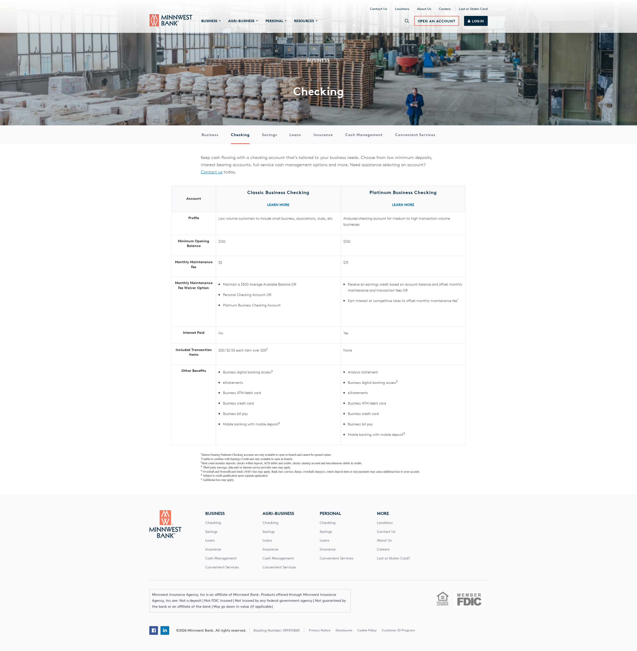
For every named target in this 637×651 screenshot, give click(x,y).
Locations (402, 9)
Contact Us (378, 9)
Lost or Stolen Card (473, 9)
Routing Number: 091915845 (277, 630)
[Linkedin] (164, 630)
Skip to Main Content (170, 9)
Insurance (323, 134)
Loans (295, 134)
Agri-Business (278, 513)
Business (210, 134)
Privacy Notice (319, 630)
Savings (269, 134)
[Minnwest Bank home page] (171, 21)
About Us (424, 9)
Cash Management (364, 134)
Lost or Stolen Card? (393, 558)
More (383, 513)
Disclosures (344, 630)
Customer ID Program (398, 630)
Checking (240, 134)
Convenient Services (415, 134)
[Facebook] (153, 630)
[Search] (406, 21)
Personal (330, 513)
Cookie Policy (367, 630)
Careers (445, 9)
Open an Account (436, 21)
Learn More (278, 204)
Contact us (211, 172)
